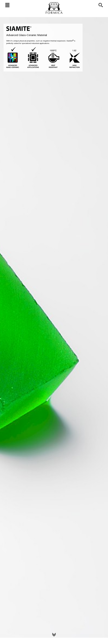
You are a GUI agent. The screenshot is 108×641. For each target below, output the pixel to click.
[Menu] (5, 4)
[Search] (102, 4)
